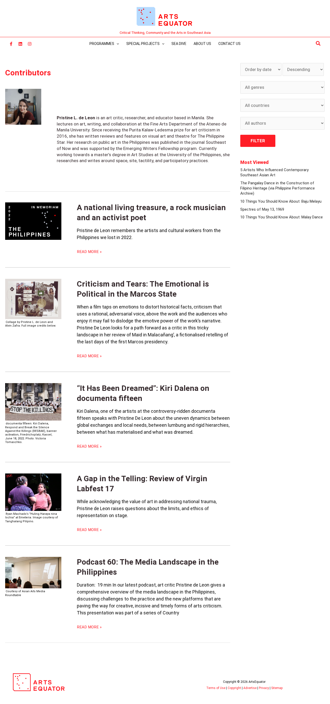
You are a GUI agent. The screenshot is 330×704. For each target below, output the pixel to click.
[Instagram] (30, 44)
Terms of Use (215, 688)
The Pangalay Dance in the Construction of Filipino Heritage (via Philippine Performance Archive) (277, 188)
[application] (116, 43)
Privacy (264, 688)
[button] (318, 43)
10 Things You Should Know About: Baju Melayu (280, 201)
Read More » (89, 252)
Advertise (250, 688)
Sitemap (277, 688)
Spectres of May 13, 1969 (262, 209)
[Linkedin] (20, 44)
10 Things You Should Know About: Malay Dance (281, 217)
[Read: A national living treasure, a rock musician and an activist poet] (33, 220)
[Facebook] (11, 44)
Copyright (234, 688)
